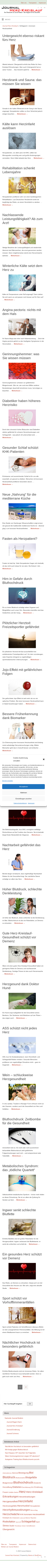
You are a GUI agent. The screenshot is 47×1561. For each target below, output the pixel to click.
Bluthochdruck (23, 1482)
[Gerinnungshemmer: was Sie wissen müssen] (23, 371)
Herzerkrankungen (27, 1497)
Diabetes (17, 1487)
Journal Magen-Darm (14, 1422)
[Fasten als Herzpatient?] (23, 552)
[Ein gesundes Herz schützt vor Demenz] (23, 1272)
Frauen (5, 1492)
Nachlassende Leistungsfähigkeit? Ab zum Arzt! (22, 219)
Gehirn (16, 1492)
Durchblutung (26, 1487)
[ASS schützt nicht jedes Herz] (23, 1045)
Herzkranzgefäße (10, 1506)
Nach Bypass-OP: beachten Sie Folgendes (20, 1453)
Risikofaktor (9, 1521)
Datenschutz (32, 1544)
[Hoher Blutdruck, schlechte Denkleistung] (23, 906)
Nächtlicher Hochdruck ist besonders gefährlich (22, 1446)
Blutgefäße (31, 1477)
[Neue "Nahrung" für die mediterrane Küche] (23, 512)
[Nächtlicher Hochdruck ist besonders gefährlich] (23, 1360)
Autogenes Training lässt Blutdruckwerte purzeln (22, 1459)
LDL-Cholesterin (14, 1518)
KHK (22, 1514)
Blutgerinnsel (8, 1483)
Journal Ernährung (13, 1430)
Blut (31, 1472)
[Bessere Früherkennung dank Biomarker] (23, 731)
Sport (38, 1522)
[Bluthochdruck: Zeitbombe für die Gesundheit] (23, 1136)
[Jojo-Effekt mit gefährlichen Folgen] (23, 687)
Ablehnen (23, 793)
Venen (24, 1526)
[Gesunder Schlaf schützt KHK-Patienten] (23, 465)
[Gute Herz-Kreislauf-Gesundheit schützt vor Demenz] (23, 955)
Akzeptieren (23, 787)
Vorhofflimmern (30, 1526)
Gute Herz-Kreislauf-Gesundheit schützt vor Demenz (19, 937)
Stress (6, 1525)
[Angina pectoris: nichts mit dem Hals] (23, 327)
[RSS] (41, 8)
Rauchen (33, 1518)
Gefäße (11, 1492)
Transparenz (33, 3)
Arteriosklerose (7, 1473)
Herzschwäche (11, 1514)
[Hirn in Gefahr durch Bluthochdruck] (23, 596)
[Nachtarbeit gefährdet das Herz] (23, 862)
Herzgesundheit (10, 1501)
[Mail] (44, 8)
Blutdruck (9, 1477)
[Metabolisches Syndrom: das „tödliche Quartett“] (23, 1183)
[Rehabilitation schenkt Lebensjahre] (23, 185)
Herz (22, 1491)
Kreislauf (6, 1518)
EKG (32, 1487)
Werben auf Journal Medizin (10, 1547)
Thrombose (18, 1526)
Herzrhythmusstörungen (16, 1509)
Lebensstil (22, 1518)
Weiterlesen (37, 70)
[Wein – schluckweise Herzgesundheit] (23, 1092)
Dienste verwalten (7, 781)
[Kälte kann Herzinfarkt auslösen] (23, 141)
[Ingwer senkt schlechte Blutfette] (23, 1227)
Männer (28, 1518)
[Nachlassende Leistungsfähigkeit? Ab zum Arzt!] (23, 236)
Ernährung (38, 1487)
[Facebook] (38, 8)
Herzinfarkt (25, 1501)
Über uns (24, 3)
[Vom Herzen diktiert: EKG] (23, 818)
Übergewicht (8, 1529)
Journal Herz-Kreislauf (10, 26)
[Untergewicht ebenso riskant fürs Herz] (23, 53)
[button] (44, 759)
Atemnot (15, 1473)
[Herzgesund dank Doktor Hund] (23, 1001)
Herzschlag (33, 1510)
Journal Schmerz (13, 1433)
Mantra (30, 1555)
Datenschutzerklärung (20, 803)
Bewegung (23, 1473)
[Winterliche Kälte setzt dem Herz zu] (23, 283)
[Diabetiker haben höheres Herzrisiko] (23, 418)
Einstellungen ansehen (24, 799)
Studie (11, 1526)
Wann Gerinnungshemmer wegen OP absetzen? (22, 1456)
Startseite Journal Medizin (14, 1418)
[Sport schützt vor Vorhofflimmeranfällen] (23, 1316)
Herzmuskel (23, 1505)
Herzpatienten (35, 1506)
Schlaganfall (28, 1521)
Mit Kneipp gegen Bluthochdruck (16, 1450)
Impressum (31, 803)
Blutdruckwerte (20, 1478)
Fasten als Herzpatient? (19, 538)
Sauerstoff (18, 1522)
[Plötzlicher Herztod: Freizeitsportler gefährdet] (23, 640)
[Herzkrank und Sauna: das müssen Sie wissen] (23, 97)
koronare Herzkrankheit (34, 1514)
